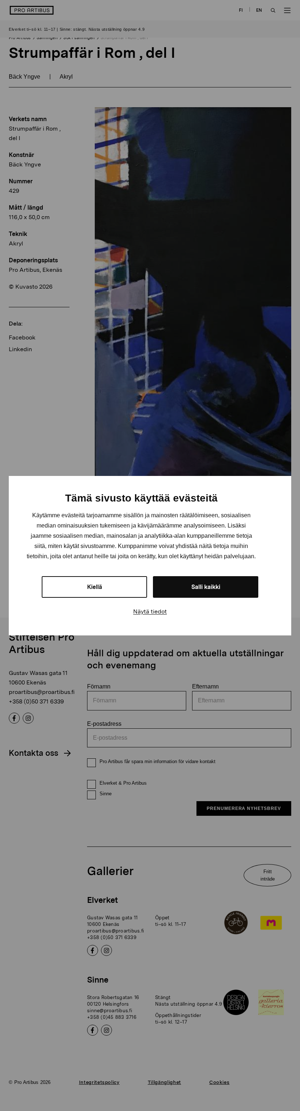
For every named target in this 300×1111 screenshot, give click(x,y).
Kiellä (94, 586)
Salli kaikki (205, 586)
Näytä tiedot (150, 611)
